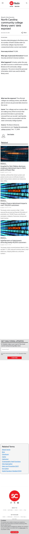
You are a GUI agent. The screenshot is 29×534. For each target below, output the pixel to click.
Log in (11, 6)
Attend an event (16, 516)
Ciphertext (5, 459)
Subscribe (14, 357)
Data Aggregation (7, 464)
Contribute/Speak (9, 516)
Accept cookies (14, 532)
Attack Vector (6, 449)
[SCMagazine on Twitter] (14, 503)
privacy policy (23, 528)
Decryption (5, 468)
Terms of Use (21, 353)
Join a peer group (22, 516)
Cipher (4, 457)
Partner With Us (14, 518)
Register (17, 6)
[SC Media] (14, 3)
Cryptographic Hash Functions (11, 461)
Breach (3, 17)
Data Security (10, 17)
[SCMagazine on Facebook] (11, 503)
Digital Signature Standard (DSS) (11, 471)
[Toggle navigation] (2, 3)
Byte (3, 452)
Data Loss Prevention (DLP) (10, 466)
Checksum (5, 454)
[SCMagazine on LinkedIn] (18, 503)
